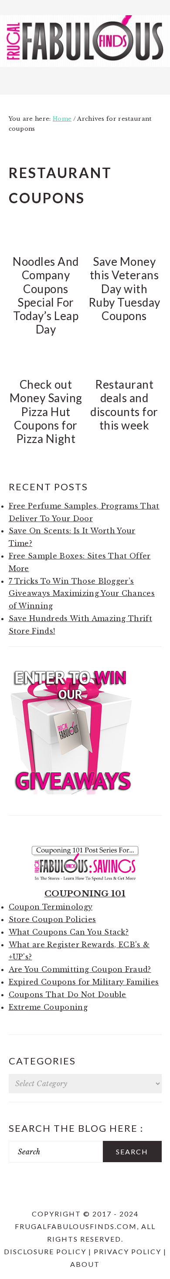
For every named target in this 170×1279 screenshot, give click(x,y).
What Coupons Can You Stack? (69, 932)
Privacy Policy (127, 1251)
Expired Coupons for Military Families (84, 982)
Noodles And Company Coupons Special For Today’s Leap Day (46, 295)
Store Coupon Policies (52, 919)
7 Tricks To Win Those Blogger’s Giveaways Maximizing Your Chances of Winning (82, 594)
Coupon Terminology (51, 906)
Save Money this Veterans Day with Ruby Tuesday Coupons (124, 288)
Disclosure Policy (45, 1251)
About (85, 1264)
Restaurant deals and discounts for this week (124, 404)
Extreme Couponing (48, 1007)
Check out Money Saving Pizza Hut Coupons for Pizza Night (46, 411)
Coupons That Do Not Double (67, 994)
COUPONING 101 (85, 893)
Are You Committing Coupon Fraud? (80, 969)
